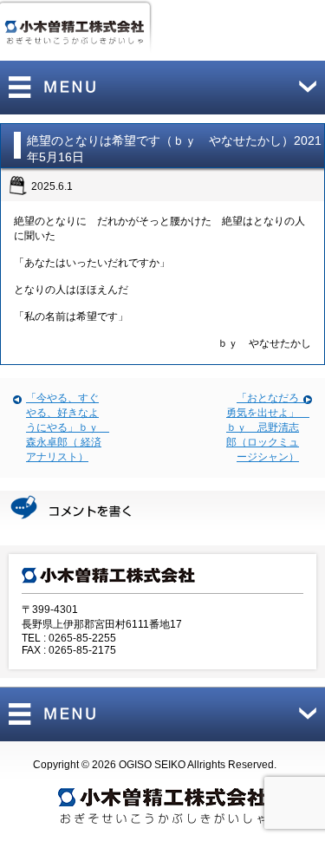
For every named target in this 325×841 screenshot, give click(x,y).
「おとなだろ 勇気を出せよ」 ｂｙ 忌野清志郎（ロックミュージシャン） (267, 427)
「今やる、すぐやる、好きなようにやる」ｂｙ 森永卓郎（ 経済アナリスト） (67, 427)
